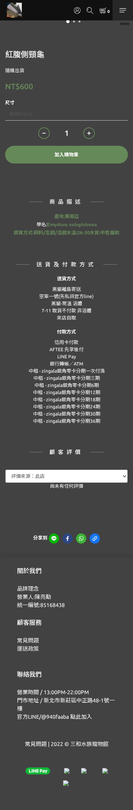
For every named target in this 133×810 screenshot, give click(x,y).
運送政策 (28, 648)
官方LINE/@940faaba (43, 717)
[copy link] (95, 538)
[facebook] (67, 538)
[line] (54, 538)
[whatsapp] (81, 538)
